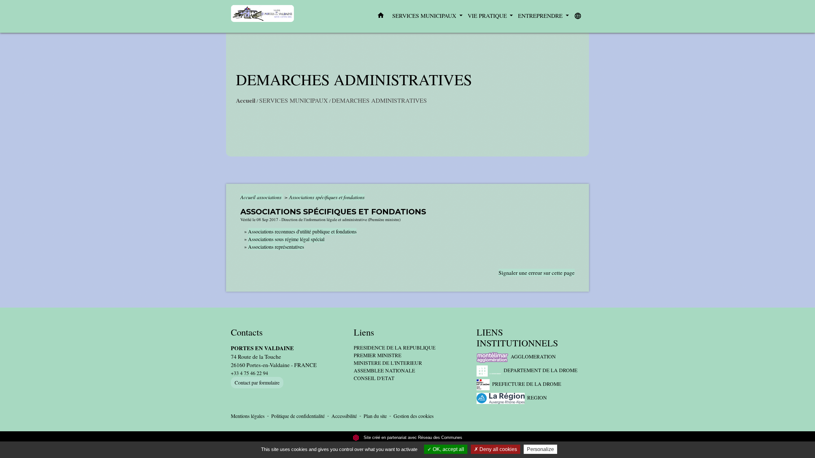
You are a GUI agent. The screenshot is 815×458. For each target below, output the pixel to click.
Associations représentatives (276, 246)
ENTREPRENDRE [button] (541, 15)
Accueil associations (261, 197)
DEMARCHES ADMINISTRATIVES (379, 100)
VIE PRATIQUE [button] (488, 15)
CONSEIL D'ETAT (374, 378)
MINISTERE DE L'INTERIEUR (388, 362)
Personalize (540, 449)
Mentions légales (248, 416)
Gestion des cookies (413, 416)
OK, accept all (447, 449)
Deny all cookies (497, 449)
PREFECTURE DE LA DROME (526, 383)
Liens (364, 332)
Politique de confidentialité (298, 416)
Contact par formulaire (257, 382)
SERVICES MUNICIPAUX (293, 100)
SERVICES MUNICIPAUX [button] (425, 15)
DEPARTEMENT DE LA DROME (541, 370)
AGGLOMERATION (533, 356)
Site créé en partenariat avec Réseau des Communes (412, 437)
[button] (381, 16)
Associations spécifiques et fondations (327, 197)
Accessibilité (344, 416)
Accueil (245, 100)
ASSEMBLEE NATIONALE (384, 370)
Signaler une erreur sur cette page (537, 272)
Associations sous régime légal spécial (286, 239)
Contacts (247, 332)
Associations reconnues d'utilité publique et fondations (302, 231)
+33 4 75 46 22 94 (249, 373)
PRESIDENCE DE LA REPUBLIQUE (395, 347)
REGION (537, 397)
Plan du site (375, 416)
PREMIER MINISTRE (377, 355)
